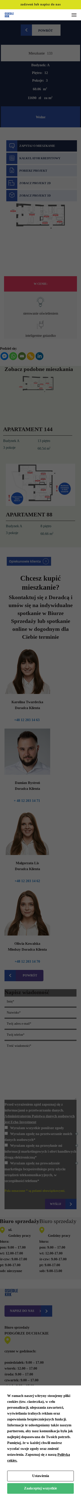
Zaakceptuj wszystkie (40, 1488)
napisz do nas (50, 4)
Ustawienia (40, 1476)
